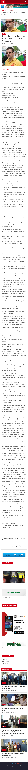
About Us (4, 659)
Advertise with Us (6, 661)
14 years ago (7, 43)
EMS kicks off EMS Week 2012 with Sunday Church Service (14, 539)
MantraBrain (14, 768)
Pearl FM (14, 43)
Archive (4, 33)
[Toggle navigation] (7, 1)
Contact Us (5, 663)
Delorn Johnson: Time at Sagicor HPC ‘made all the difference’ (14, 546)
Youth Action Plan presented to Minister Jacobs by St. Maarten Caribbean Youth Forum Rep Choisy (13, 731)
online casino (5, 69)
